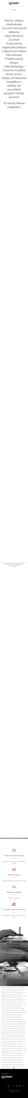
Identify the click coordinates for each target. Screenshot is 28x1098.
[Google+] (14, 1086)
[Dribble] (8, 1086)
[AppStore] (5, 1086)
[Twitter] (22, 1086)
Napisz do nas (14, 972)
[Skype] (20, 1086)
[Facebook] (11, 1086)
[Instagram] (17, 1086)
